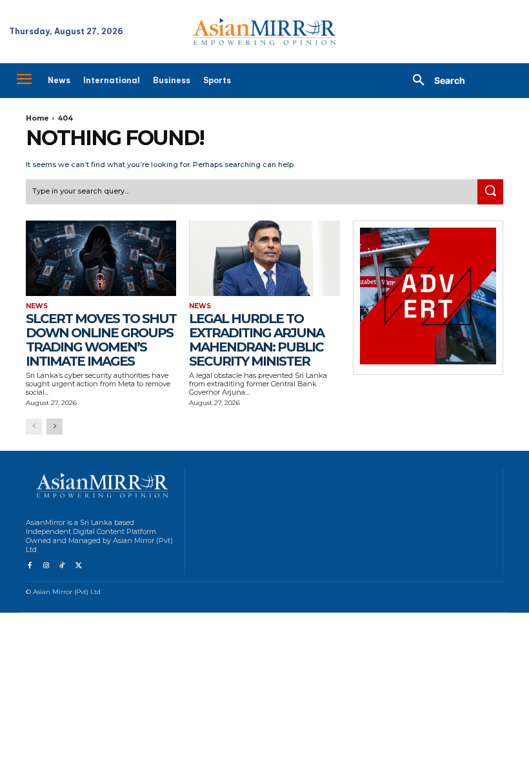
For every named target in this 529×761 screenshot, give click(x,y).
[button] (434, 80)
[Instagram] (45, 566)
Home (37, 118)
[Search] (490, 192)
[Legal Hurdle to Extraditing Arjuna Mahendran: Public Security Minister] (264, 258)
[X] (78, 566)
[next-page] (54, 427)
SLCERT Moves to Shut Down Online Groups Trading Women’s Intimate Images (101, 340)
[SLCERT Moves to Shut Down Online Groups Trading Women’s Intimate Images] (101, 258)
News (37, 306)
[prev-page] (34, 427)
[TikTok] (62, 566)
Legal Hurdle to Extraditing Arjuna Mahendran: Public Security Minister (256, 340)
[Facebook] (29, 566)
